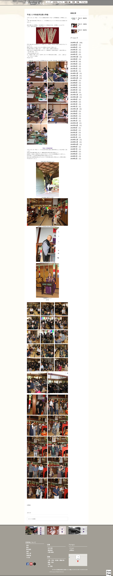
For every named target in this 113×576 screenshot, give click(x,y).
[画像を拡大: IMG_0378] (47, 350)
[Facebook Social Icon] (27, 564)
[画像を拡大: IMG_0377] (33, 350)
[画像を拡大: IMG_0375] (47, 336)
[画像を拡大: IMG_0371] (61, 322)
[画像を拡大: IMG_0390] (58, 405)
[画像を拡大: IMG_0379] (61, 350)
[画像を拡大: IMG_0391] (37, 425)
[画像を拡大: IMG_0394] (58, 446)
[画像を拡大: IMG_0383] (47, 364)
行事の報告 (51, 552)
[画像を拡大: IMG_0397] (58, 467)
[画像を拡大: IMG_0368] (33, 322)
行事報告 (29, 505)
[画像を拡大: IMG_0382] (33, 364)
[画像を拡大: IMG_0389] (37, 405)
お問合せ (71, 550)
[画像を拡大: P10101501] (37, 92)
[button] (58, 2)
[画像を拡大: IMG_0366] (61, 308)
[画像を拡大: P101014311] (37, 113)
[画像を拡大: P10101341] (37, 71)
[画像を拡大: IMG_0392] (58, 425)
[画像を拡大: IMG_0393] (37, 446)
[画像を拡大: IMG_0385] (37, 383)
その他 (28, 557)
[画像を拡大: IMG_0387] (58, 383)
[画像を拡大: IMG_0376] (61, 336)
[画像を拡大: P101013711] (58, 113)
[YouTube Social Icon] (31, 564)
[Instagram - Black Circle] (34, 564)
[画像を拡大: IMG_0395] (37, 467)
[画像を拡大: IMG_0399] (58, 488)
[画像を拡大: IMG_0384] (61, 364)
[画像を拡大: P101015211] (37, 134)
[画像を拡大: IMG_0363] (33, 308)
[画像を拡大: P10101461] (58, 71)
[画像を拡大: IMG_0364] (47, 308)
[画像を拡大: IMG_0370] (47, 322)
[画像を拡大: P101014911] (58, 92)
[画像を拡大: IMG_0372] (33, 336)
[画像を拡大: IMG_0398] (37, 488)
